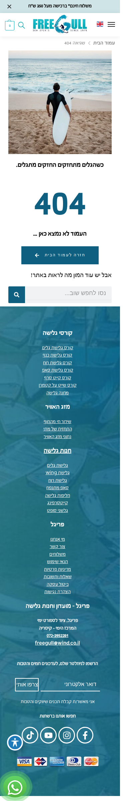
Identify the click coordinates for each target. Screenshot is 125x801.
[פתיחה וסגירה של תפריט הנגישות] (15, 743)
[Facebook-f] (85, 735)
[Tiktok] (30, 735)
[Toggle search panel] (23, 24)
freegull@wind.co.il (57, 643)
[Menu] (105, 25)
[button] (9, 25)
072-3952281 (57, 636)
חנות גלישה (57, 451)
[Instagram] (66, 735)
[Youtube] (48, 735)
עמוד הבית (104, 43)
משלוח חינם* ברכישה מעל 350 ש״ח (60, 6)
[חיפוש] (16, 294)
